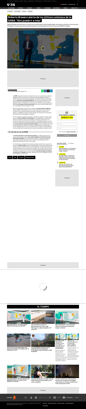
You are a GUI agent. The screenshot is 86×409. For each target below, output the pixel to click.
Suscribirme (67, 135)
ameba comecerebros (38, 1)
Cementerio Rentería (47, 1)
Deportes (20, 8)
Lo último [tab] (71, 143)
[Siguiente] (78, 1)
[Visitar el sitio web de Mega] (45, 398)
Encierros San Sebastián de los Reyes (16, 1)
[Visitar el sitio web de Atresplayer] (70, 398)
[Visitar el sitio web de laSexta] (31, 398)
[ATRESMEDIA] (11, 397)
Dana (15, 157)
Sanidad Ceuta (31, 1)
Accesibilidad (45, 405)
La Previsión (10, 11)
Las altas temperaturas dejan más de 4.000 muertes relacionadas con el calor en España (42, 380)
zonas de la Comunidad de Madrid (25, 100)
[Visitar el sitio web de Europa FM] (59, 398)
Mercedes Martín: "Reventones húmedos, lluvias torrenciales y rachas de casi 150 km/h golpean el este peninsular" (67, 157)
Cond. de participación (69, 403)
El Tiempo (61, 146)
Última (64, 4)
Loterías (29, 8)
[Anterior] (8, 1)
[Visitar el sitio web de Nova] (41, 398)
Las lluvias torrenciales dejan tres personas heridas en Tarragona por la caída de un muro (18, 349)
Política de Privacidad (71, 131)
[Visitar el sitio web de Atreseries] (50, 398)
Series (65, 8)
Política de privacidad (52, 403)
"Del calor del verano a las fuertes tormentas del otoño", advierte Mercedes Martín (66, 165)
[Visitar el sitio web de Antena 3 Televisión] (27, 398)
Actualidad (30, 11)
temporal (21, 157)
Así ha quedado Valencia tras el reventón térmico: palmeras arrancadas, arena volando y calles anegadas (41, 349)
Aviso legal (45, 403)
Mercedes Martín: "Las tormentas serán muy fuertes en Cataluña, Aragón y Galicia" (67, 150)
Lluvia (9, 157)
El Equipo (24, 11)
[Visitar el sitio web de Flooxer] (77, 398)
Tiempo (38, 8)
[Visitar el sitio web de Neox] (36, 398)
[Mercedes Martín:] (19, 317)
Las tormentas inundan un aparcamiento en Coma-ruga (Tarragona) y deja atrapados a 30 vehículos (41, 327)
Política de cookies (60, 403)
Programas (47, 8)
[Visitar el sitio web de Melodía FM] (64, 398)
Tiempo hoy (26, 1)
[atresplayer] (71, 4)
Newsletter (74, 8)
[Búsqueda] (77, 4)
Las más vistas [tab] (61, 143)
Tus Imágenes (17, 11)
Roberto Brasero (12, 90)
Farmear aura (54, 1)
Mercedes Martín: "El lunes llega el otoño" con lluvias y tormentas (17, 325)
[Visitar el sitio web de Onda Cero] (55, 398)
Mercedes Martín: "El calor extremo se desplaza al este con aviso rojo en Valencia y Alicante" (18, 380)
